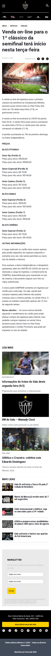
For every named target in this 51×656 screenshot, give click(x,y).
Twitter (42, 58)
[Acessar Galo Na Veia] (13, 17)
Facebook (38, 58)
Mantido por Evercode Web (25, 652)
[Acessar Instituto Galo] (29, 17)
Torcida (24, 26)
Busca (47, 5)
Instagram (9, 630)
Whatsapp (47, 58)
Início (4, 26)
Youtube (22, 630)
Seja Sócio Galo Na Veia (25, 624)
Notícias (13, 26)
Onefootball (46, 630)
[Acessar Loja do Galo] (38, 17)
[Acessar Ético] (46, 17)
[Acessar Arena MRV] (4, 17)
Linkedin (40, 630)
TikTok (16, 630)
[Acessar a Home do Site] (25, 5)
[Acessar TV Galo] (21, 17)
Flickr (34, 630)
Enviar (11, 591)
